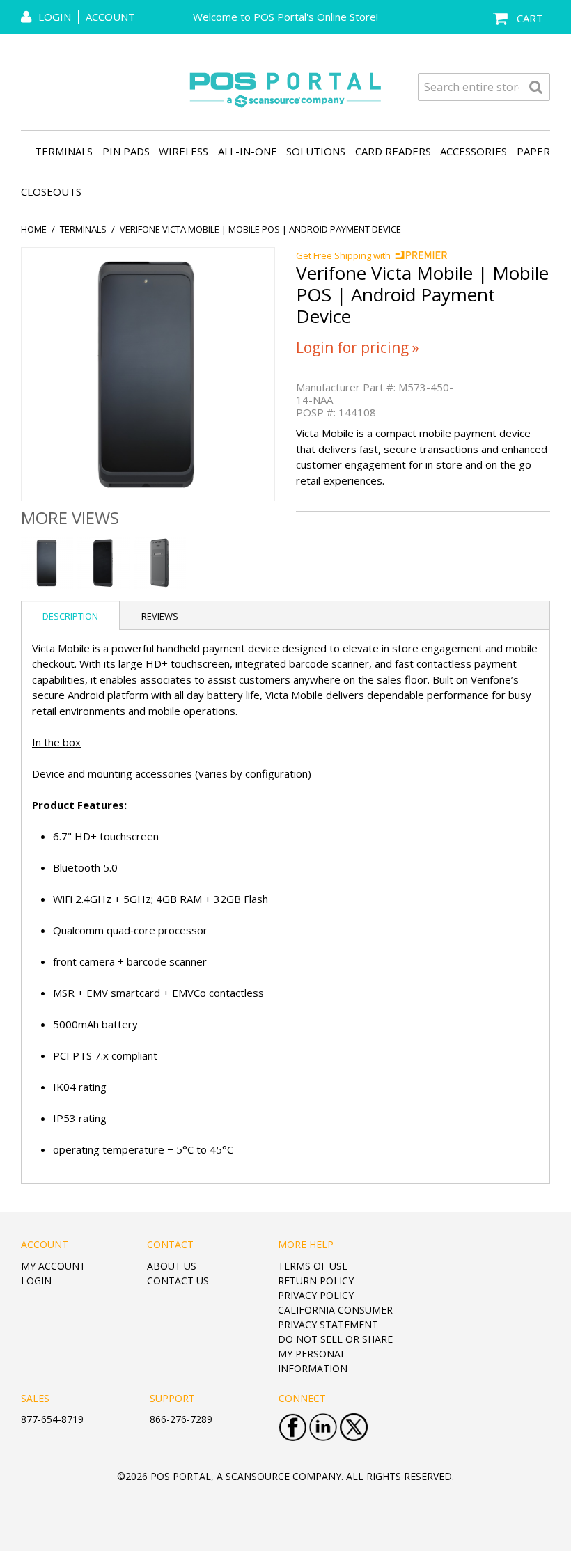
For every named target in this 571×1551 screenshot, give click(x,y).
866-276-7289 (181, 1419)
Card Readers (393, 151)
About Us (171, 1266)
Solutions (315, 151)
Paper (533, 151)
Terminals (64, 151)
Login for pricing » (357, 347)
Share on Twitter (536, 528)
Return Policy (316, 1280)
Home (34, 229)
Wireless (183, 151)
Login (36, 1280)
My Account (53, 1266)
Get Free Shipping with (344, 255)
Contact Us (178, 1280)
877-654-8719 (52, 1419)
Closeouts (51, 191)
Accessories (473, 151)
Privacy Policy (316, 1295)
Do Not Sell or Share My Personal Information (335, 1353)
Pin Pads (126, 151)
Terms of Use (312, 1266)
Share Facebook (508, 528)
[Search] (536, 87)
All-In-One (247, 151)
